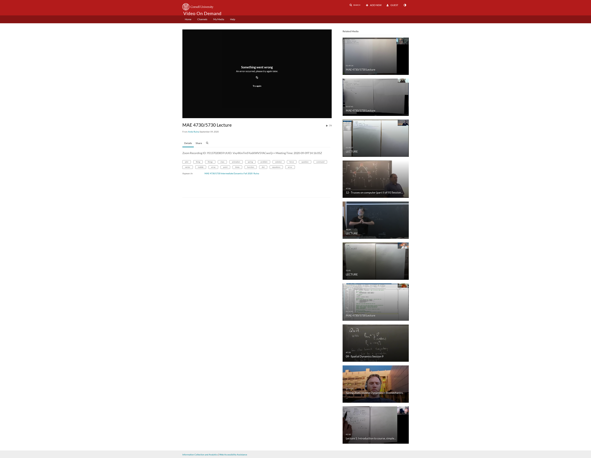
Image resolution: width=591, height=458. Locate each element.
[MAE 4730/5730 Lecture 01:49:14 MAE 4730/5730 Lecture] (376, 56)
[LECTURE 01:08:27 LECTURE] (376, 138)
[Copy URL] (257, 77)
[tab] (188, 143)
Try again (257, 86)
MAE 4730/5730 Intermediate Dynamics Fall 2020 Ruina (232, 173)
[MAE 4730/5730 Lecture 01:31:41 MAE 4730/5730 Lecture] (376, 302)
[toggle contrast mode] (405, 5)
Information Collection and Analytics (200, 454)
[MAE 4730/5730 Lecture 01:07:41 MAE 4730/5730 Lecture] (376, 97)
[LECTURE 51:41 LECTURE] (376, 261)
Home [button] (188, 19)
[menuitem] (188, 19)
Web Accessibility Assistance (233, 454)
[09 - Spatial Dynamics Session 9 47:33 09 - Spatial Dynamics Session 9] (376, 343)
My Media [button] (218, 19)
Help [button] (232, 19)
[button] (355, 5)
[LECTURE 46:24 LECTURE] (376, 220)
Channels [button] (202, 19)
